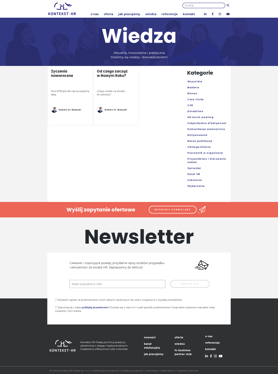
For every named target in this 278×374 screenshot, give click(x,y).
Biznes (192, 93)
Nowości (150, 337)
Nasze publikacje (200, 141)
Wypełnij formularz (172, 209)
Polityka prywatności (132, 370)
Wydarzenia (196, 186)
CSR (190, 105)
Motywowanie (197, 135)
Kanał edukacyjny (152, 345)
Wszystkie (194, 81)
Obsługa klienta (199, 147)
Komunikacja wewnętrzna (206, 129)
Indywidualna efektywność (206, 123)
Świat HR (193, 174)
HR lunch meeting (200, 117)
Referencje (170, 14)
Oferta (108, 14)
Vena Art (193, 370)
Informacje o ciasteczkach (160, 370)
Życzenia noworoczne (62, 73)
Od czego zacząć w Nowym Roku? (112, 73)
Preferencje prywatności (105, 370)
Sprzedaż (194, 168)
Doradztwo (195, 111)
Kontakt (189, 14)
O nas (95, 14)
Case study (195, 99)
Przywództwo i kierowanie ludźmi (206, 160)
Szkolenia (194, 180)
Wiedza (150, 14)
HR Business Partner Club (183, 352)
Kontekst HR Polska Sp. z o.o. (74, 370)
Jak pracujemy (129, 14)
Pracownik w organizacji (205, 152)
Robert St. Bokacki (70, 109)
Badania (193, 87)
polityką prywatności (95, 307)
